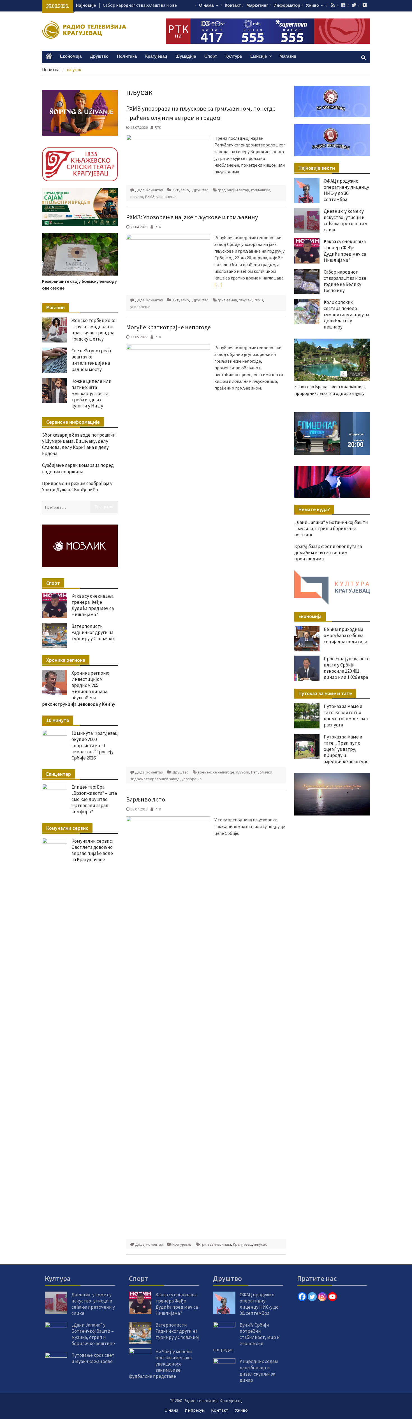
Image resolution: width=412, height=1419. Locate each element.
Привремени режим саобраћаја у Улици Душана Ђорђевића (77, 486)
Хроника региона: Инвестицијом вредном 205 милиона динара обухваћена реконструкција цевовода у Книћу (78, 688)
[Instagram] (322, 1296)
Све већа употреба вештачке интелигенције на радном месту (91, 360)
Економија (71, 56)
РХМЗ (149, 196)
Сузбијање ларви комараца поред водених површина (78, 468)
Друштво (99, 56)
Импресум (195, 1410)
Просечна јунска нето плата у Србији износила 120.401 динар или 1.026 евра (347, 668)
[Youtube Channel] (332, 1296)
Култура (233, 56)
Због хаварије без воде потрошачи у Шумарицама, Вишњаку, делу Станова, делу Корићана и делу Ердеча (79, 444)
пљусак (136, 196)
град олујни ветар (233, 189)
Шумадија (185, 56)
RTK (158, 127)
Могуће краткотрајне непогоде (168, 327)
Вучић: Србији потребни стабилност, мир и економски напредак (246, 1337)
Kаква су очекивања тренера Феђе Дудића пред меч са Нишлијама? (345, 250)
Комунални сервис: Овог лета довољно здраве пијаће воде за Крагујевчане (92, 850)
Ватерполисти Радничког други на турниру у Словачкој (93, 632)
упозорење (166, 196)
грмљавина (260, 189)
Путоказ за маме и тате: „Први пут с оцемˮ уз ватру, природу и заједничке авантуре (346, 749)
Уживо (312, 5)
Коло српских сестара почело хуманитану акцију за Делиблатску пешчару (346, 314)
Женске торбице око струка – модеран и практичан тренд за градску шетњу (93, 329)
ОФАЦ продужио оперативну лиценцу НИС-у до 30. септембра (346, 190)
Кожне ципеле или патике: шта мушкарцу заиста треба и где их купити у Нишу (91, 393)
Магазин (287, 56)
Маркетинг (257, 5)
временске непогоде (216, 772)
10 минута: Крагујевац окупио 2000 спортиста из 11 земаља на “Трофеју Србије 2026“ (94, 745)
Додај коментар (149, 189)
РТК (158, 336)
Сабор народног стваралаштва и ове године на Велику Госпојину (345, 281)
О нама (206, 5)
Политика (127, 56)
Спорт (210, 56)
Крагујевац (156, 56)
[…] (218, 284)
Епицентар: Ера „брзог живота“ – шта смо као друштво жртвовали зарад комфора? (94, 799)
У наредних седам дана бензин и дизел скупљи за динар (259, 1370)
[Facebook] (302, 1296)
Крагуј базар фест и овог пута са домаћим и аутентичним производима (328, 552)
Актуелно (180, 189)
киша (226, 1244)
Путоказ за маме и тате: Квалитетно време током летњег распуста (346, 715)
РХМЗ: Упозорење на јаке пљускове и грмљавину (192, 217)
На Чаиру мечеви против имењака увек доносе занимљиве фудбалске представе (160, 1363)
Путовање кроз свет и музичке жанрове (92, 1358)
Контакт (233, 5)
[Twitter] (312, 1296)
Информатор (287, 5)
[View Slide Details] (332, 433)
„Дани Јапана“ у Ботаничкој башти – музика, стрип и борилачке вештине (331, 528)
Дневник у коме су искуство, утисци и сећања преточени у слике (345, 220)
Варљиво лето (145, 799)
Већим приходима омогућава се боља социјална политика (345, 635)
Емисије (258, 56)
